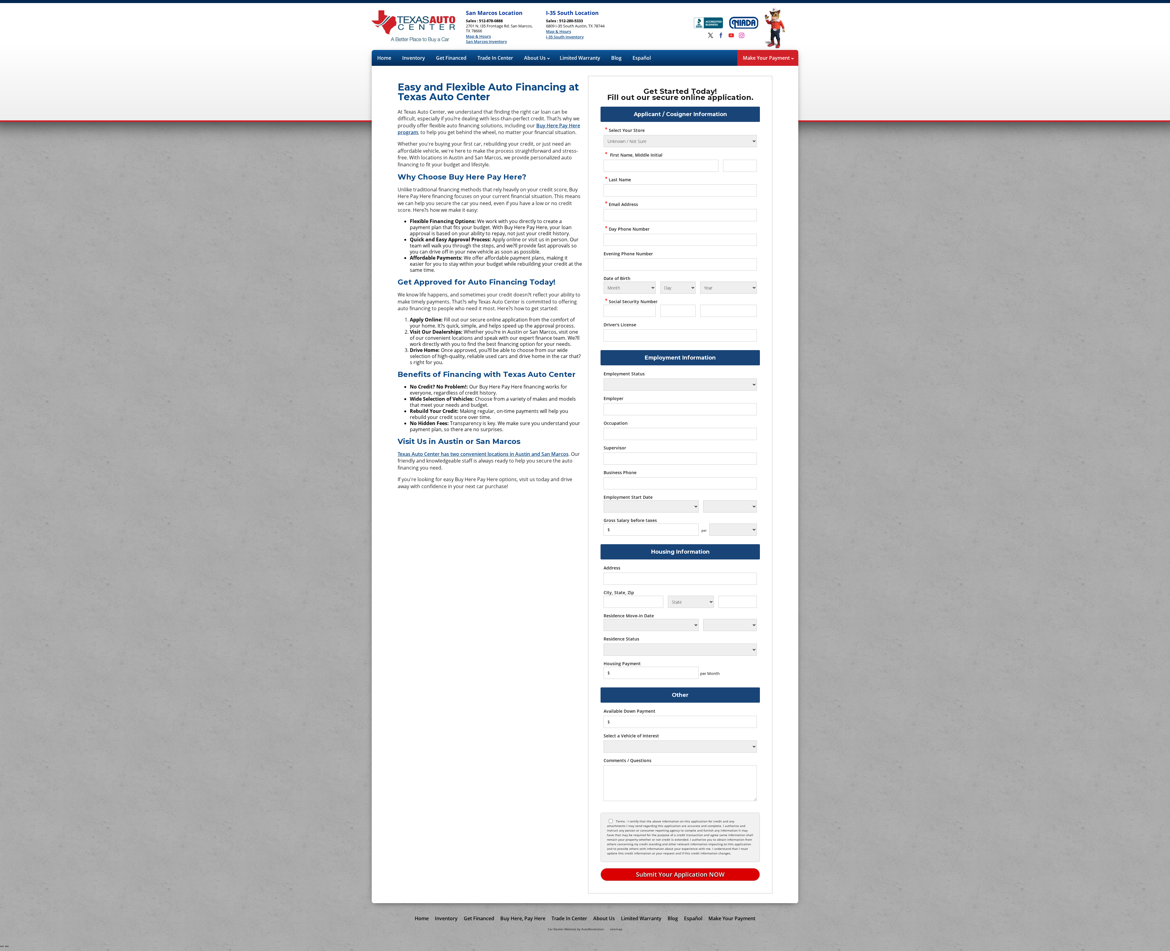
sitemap (616, 929)
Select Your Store (627, 130)
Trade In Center (495, 58)
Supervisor (615, 448)
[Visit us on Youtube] (731, 35)
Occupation (616, 423)
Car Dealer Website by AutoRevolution (576, 929)
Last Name (620, 180)
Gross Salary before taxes (630, 520)
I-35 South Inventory (565, 37)
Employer (613, 398)
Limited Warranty (580, 58)
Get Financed (451, 58)
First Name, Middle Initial (635, 155)
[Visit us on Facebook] (720, 35)
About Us (535, 58)
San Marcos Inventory (486, 41)
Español (642, 58)
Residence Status (621, 639)
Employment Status (624, 374)
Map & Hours (478, 36)
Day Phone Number (629, 229)
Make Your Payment (767, 58)
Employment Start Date (628, 497)
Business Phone (620, 472)
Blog (616, 58)
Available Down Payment (629, 711)
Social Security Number (633, 301)
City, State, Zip (619, 592)
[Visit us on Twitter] (710, 35)
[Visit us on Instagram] (741, 35)
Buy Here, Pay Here (522, 918)
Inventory (413, 58)
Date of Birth (617, 278)
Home (384, 58)
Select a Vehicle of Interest (631, 736)
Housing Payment (622, 663)
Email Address (623, 204)
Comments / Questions (627, 760)
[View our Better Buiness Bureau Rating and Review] (708, 23)
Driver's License (620, 325)
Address (612, 568)
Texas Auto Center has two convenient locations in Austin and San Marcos (483, 454)
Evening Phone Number (628, 254)
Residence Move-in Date (629, 616)
